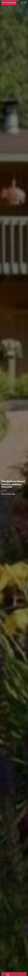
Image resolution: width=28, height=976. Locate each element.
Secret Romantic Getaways (9, 2)
